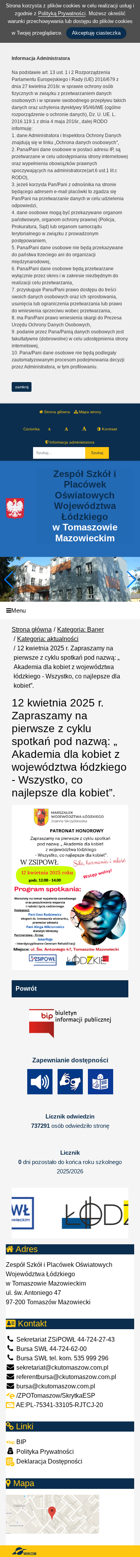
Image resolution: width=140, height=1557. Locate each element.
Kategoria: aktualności (48, 639)
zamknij (21, 387)
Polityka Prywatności (44, 1451)
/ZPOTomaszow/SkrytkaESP (55, 1395)
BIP (20, 1442)
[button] (131, 579)
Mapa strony (89, 412)
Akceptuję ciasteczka (96, 33)
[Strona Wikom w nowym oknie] (24, 1551)
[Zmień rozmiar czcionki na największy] (84, 429)
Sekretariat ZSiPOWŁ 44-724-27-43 (65, 1339)
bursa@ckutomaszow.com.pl (55, 1386)
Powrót (26, 988)
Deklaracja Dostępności (48, 1461)
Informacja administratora (71, 442)
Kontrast (109, 429)
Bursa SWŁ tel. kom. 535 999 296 (61, 1358)
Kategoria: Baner (80, 629)
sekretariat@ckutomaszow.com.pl (61, 1367)
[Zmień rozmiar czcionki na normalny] (49, 429)
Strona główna (56, 412)
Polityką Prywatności (62, 13)
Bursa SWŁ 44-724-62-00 (51, 1349)
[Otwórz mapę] (52, 1513)
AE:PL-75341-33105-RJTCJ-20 (59, 1405)
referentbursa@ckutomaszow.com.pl (65, 1377)
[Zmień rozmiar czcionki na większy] (66, 429)
